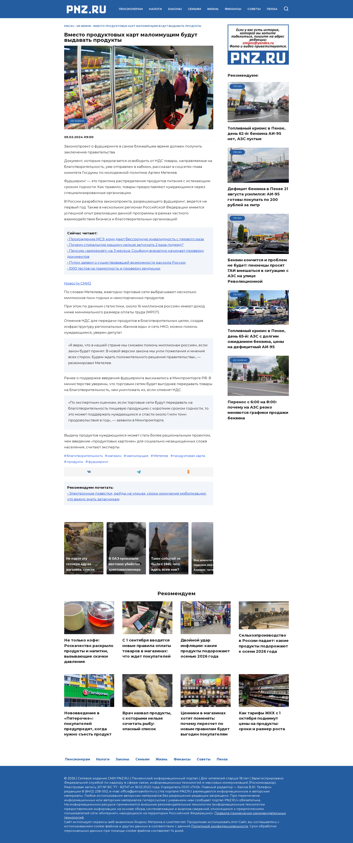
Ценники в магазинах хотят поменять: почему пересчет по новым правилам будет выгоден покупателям (205, 724)
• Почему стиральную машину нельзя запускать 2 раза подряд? (125, 245)
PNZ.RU (69, 26)
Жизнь (213, 9)
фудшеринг (98, 462)
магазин (115, 456)
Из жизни (84, 26)
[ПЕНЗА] (258, 119)
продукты (75, 462)
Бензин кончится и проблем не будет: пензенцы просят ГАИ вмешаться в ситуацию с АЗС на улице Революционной (258, 271)
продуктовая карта (189, 456)
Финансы (233, 9)
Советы (254, 9)
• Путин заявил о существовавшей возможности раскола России (126, 262)
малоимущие (137, 456)
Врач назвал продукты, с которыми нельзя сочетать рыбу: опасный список (146, 721)
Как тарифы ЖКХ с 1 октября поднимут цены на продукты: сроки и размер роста (262, 721)
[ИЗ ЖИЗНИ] (258, 393)
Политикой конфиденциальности (219, 826)
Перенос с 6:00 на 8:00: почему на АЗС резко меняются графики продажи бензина (258, 410)
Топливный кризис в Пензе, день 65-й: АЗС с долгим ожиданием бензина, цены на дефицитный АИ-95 (257, 338)
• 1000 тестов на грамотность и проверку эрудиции (113, 268)
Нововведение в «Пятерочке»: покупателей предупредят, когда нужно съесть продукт (88, 724)
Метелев (160, 456)
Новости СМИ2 (77, 283)
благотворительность (85, 456)
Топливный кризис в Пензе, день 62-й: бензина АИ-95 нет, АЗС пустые (257, 133)
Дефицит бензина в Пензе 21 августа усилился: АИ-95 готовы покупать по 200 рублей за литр (258, 196)
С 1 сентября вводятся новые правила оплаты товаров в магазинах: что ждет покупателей (146, 648)
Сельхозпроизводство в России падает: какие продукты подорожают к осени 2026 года (264, 643)
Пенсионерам (131, 9)
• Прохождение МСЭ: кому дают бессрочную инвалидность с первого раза (135, 239)
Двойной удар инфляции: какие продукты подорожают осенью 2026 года (205, 648)
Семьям (194, 9)
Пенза (272, 9)
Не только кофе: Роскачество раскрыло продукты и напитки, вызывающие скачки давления (88, 651)
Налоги (155, 9)
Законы (175, 9)
